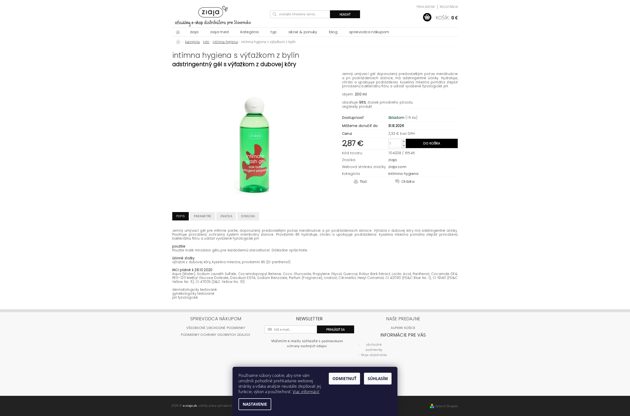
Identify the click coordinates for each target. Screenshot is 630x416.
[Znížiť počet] (403, 145)
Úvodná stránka (178, 32)
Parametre (202, 216)
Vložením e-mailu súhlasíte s (307, 343)
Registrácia (449, 7)
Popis (180, 216)
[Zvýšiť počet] (403, 141)
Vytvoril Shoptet (446, 406)
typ (273, 31)
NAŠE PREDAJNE (403, 319)
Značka (226, 216)
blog (333, 31)
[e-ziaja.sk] (220, 16)
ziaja (194, 31)
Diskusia (248, 216)
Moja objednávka (374, 355)
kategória (249, 31)
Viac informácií (306, 391)
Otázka (407, 181)
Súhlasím (378, 378)
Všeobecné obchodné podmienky (215, 327)
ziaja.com (397, 166)
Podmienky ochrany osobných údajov (216, 334)
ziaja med (219, 31)
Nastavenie (255, 404)
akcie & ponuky (302, 31)
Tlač (363, 181)
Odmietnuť (344, 378)
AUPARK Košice (403, 327)
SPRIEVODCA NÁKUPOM (369, 31)
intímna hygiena (403, 173)
